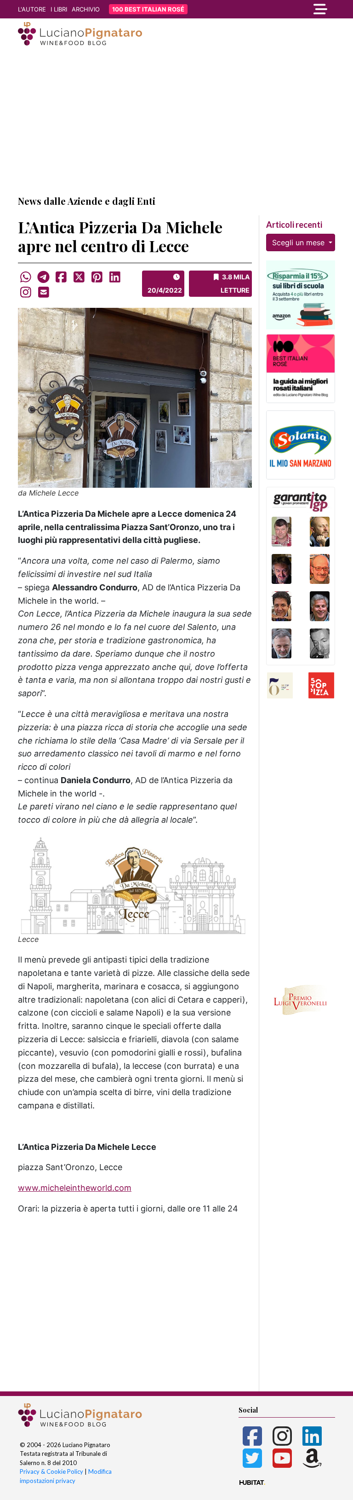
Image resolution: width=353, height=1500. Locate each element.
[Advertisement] (176, 121)
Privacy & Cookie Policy (51, 1471)
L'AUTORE (32, 9)
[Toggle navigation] (287, 9)
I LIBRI (59, 9)
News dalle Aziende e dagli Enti (86, 201)
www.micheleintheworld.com (74, 1188)
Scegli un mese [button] (299, 242)
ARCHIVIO (86, 9)
